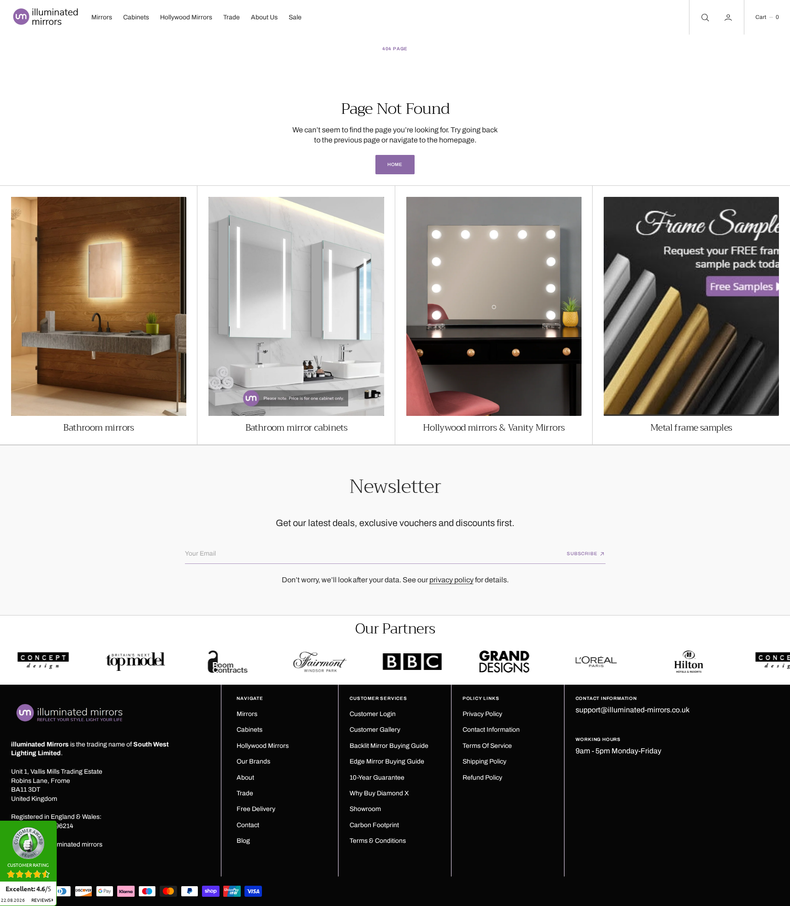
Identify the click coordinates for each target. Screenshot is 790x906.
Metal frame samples (691, 427)
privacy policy (451, 580)
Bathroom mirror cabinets (296, 427)
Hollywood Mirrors (186, 17)
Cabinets (136, 17)
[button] (767, 17)
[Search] (704, 17)
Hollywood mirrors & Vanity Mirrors (494, 427)
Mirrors (101, 17)
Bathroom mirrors (98, 427)
